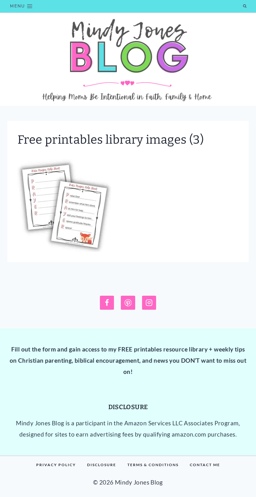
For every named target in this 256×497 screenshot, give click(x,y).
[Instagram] (149, 303)
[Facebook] (107, 303)
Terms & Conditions (153, 464)
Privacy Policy (56, 464)
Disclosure (101, 464)
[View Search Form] (245, 6)
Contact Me (205, 464)
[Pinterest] (128, 303)
